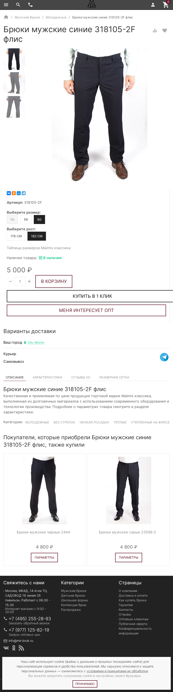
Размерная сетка (114, 377)
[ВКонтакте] (9, 193)
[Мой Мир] (19, 193)
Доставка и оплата (133, 595)
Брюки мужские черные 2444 (43, 532)
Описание (15, 377)
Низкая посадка (94, 422)
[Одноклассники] (14, 193)
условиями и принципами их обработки (117, 671)
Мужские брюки (73, 591)
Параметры (44, 557)
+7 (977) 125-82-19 (29, 630)
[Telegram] (24, 193)
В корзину (54, 281)
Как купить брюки (132, 600)
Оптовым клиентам (133, 619)
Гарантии (126, 605)
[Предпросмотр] (44, 490)
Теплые (120, 422)
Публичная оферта (133, 624)
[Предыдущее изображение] (10, 490)
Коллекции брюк (73, 605)
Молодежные (37, 422)
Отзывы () (80, 377)
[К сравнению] (155, 30)
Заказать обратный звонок (29, 623)
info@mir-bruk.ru (21, 641)
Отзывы (125, 614)
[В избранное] (165, 30)
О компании (128, 591)
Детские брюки (73, 595)
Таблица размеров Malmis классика (39, 248)
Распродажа (71, 609)
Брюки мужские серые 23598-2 (127, 532)
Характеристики (47, 377)
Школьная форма (74, 600)
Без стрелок (64, 422)
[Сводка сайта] (21, 648)
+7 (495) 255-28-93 (30, 618)
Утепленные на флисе (150, 422)
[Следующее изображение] (79, 490)
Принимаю (85, 684)
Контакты (126, 609)
